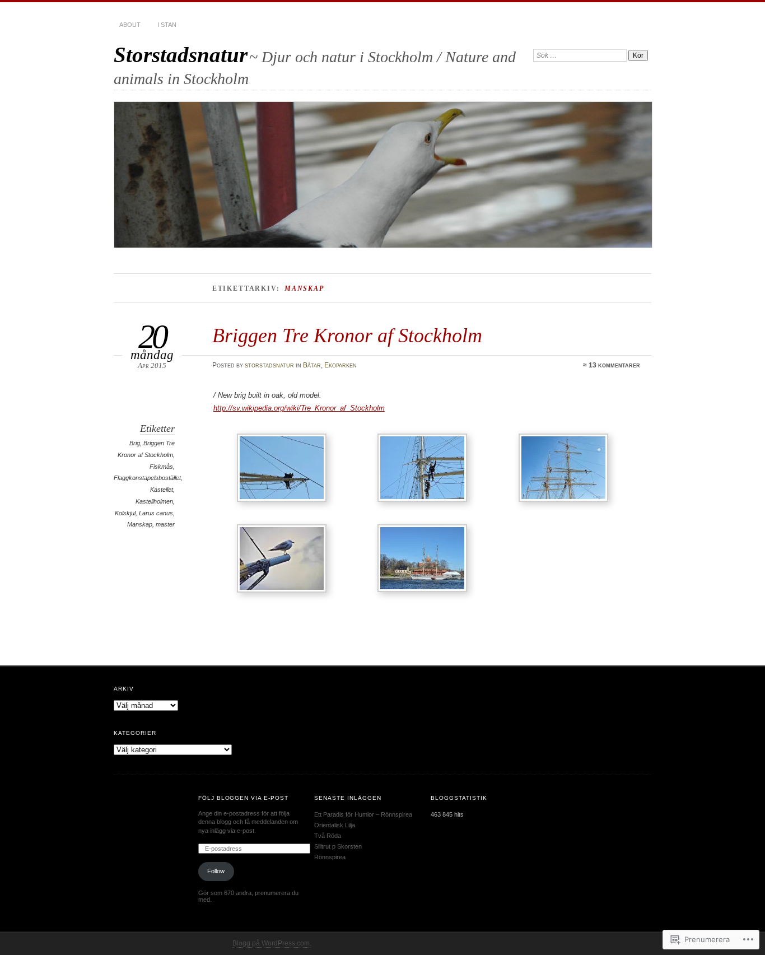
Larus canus (156, 513)
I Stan (166, 24)
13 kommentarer (614, 365)
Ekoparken (340, 365)
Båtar (312, 365)
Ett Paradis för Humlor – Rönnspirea (363, 814)
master (165, 524)
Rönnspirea (330, 857)
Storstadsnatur (181, 55)
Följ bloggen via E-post (243, 798)
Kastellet (161, 489)
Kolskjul (125, 513)
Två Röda (327, 835)
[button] (283, 470)
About (130, 24)
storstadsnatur (269, 365)
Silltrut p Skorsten (338, 846)
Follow (216, 871)
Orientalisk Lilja (334, 825)
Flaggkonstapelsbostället (147, 477)
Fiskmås (161, 466)
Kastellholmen (154, 501)
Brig (134, 443)
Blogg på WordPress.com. (271, 943)
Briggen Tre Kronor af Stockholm (347, 335)
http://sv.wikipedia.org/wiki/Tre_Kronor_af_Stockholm (299, 408)
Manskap (139, 524)
